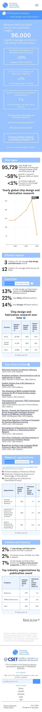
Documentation (32, 29)
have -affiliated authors (25, 298)
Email (21, 697)
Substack (21, 694)
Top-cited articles (22, 283)
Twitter (21, 688)
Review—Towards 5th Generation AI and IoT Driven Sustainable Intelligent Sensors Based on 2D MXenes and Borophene (20, 412)
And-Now (35, 707)
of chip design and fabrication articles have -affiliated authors (25, 291)
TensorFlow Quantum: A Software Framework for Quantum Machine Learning (21, 421)
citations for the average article (23, 262)
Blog (36, 24)
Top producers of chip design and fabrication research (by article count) (20, 468)
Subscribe (34, 34)
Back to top (30, 619)
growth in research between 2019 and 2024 (28, 175)
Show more (21, 355)
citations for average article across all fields (23, 269)
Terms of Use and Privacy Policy (10, 706)
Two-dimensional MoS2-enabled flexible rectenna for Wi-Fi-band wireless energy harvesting (19, 393)
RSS (21, 699)
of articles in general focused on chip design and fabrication (28, 183)
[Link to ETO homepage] (11, 5)
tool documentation (26, 641)
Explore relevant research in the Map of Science (21, 137)
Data (36, 19)
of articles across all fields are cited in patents (24, 556)
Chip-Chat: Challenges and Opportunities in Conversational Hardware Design (20, 439)
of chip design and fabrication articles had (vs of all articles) (24, 563)
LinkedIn (21, 691)
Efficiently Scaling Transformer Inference (19, 370)
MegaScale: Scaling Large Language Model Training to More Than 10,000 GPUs (20, 446)
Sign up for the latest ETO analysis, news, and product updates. (21, 676)
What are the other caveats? (21, 127)
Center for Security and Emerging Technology (21, 665)
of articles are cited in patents (22, 549)
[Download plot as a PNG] (33, 197)
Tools (36, 14)
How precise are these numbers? (21, 122)
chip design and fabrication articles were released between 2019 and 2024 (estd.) (28, 168)
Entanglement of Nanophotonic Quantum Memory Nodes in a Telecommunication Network (19, 430)
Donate (35, 39)
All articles (10, 283)
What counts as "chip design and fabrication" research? (21, 116)
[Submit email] (36, 681)
